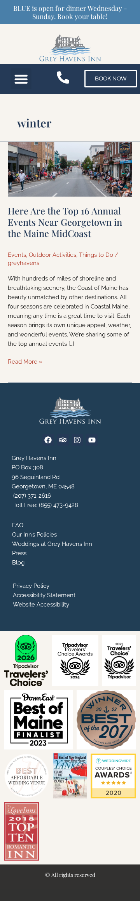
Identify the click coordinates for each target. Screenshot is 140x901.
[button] (21, 79)
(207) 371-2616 (31, 495)
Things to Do (96, 254)
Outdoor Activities (52, 254)
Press (19, 553)
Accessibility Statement (44, 595)
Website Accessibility (41, 604)
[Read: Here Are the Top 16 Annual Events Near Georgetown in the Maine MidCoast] (70, 168)
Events (17, 254)
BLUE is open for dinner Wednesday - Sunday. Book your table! (70, 12)
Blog (18, 562)
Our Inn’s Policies (34, 534)
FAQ (17, 525)
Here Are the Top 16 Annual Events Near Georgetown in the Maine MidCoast (65, 221)
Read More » (25, 361)
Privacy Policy (31, 585)
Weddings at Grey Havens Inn (52, 543)
